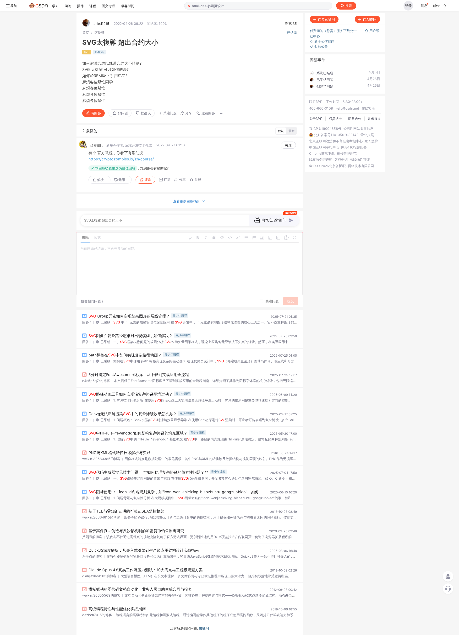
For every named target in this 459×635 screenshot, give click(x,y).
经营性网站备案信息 (358, 129)
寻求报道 (374, 118)
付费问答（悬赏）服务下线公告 (334, 31)
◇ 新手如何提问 (322, 41)
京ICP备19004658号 (325, 129)
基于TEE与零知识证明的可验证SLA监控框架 (126, 511)
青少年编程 (180, 315)
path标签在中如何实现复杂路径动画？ (125, 355)
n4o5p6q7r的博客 (96, 381)
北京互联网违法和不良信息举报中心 (336, 141)
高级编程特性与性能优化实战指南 (117, 608)
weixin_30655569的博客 (101, 595)
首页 (85, 33)
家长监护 (371, 141)
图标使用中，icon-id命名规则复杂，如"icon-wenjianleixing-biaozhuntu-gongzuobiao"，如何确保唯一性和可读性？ (192, 491)
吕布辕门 (97, 145)
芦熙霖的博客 (92, 537)
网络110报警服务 (354, 147)
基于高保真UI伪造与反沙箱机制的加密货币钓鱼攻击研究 (136, 530)
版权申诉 (341, 160)
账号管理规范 (347, 153)
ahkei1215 (101, 23)
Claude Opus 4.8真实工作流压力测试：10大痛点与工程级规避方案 (145, 569)
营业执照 (367, 135)
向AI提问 (370, 19)
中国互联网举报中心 (324, 147)
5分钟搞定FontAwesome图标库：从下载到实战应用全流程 (138, 374)
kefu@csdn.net (347, 108)
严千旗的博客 (92, 556)
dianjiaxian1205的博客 (99, 576)
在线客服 (368, 108)
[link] (85, 33)
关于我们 (315, 118)
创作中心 (439, 6)
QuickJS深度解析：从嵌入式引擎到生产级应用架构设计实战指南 (143, 550)
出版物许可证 (360, 160)
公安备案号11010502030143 (336, 135)
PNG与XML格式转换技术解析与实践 (119, 452)
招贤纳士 (335, 118)
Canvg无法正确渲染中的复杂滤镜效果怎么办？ (132, 413)
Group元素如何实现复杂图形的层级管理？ (129, 316)
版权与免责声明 (321, 160)
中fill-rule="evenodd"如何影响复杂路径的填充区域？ (137, 433)
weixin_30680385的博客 (101, 459)
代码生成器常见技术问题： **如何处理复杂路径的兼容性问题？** (148, 472)
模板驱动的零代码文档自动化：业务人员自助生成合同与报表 (140, 589)
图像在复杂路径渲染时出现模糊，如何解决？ (130, 335)
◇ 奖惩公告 (319, 46)
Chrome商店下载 (322, 153)
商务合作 (354, 118)
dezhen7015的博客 (97, 615)
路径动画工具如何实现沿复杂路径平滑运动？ (130, 394)
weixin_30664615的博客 (101, 517)
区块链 (99, 33)
